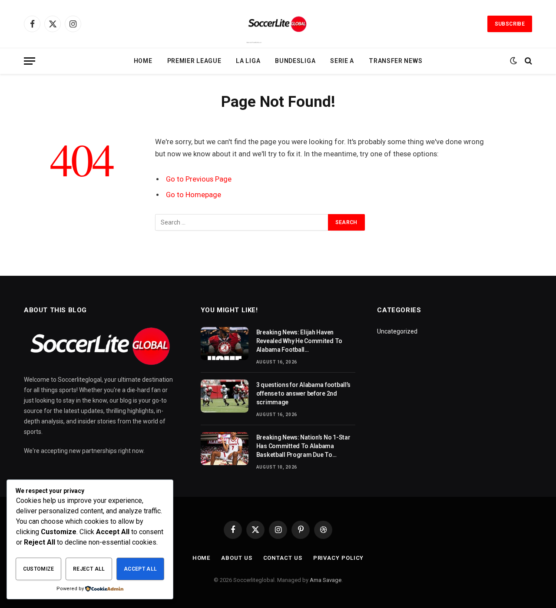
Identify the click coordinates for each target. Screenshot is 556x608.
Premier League (194, 60)
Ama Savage (325, 580)
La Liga (248, 60)
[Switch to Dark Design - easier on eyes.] (513, 61)
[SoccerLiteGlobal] (278, 24)
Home (143, 60)
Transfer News (395, 60)
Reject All (89, 569)
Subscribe (510, 24)
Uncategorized (397, 331)
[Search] (527, 61)
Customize (38, 569)
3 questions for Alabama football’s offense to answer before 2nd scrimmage (303, 393)
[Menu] (29, 61)
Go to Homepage (193, 195)
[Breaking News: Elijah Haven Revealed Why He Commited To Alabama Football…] (224, 343)
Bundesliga (295, 60)
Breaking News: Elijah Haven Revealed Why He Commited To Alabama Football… (299, 341)
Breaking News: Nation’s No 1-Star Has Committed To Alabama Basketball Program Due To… (303, 446)
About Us (236, 558)
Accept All (140, 569)
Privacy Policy (338, 558)
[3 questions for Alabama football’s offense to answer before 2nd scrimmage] (224, 396)
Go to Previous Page (199, 179)
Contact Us (282, 558)
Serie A (342, 60)
